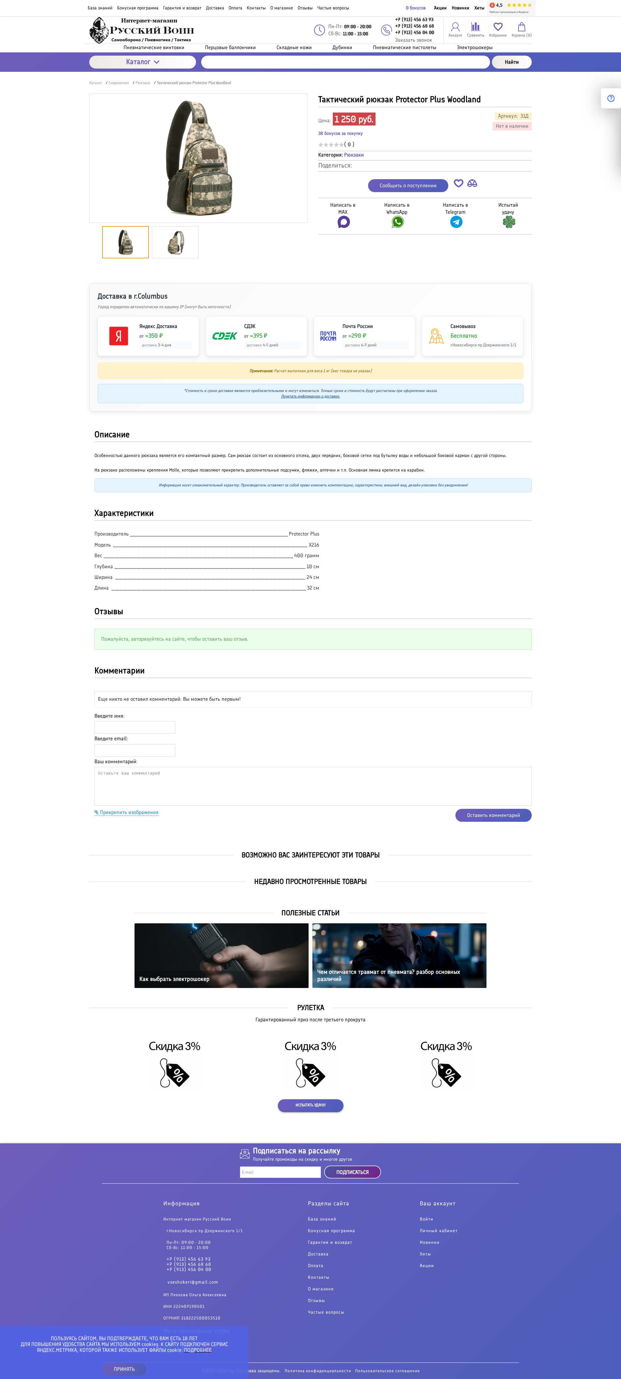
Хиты (479, 8)
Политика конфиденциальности (318, 1370)
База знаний (322, 1219)
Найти (512, 62)
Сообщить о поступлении (408, 185)
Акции (440, 8)
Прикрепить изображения (128, 812)
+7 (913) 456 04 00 (189, 1269)
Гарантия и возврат (330, 1242)
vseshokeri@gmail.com (193, 1282)
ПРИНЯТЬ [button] (124, 1369)
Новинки (460, 8)
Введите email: (111, 738)
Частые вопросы (326, 1312)
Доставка (318, 1254)
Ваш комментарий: (115, 761)
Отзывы (316, 1300)
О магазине (321, 1289)
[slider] (331, 144)
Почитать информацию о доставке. (310, 396)
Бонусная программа (331, 1230)
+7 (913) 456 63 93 (189, 1259)
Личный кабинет (439, 1230)
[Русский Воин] (142, 30)
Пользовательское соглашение (387, 1370)
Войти (426, 1219)
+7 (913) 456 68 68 (189, 1264)
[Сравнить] (472, 184)
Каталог (138, 61)
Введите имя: (109, 716)
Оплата (315, 1265)
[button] (458, 184)
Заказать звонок (413, 40)
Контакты (319, 1277)
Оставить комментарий (493, 815)
